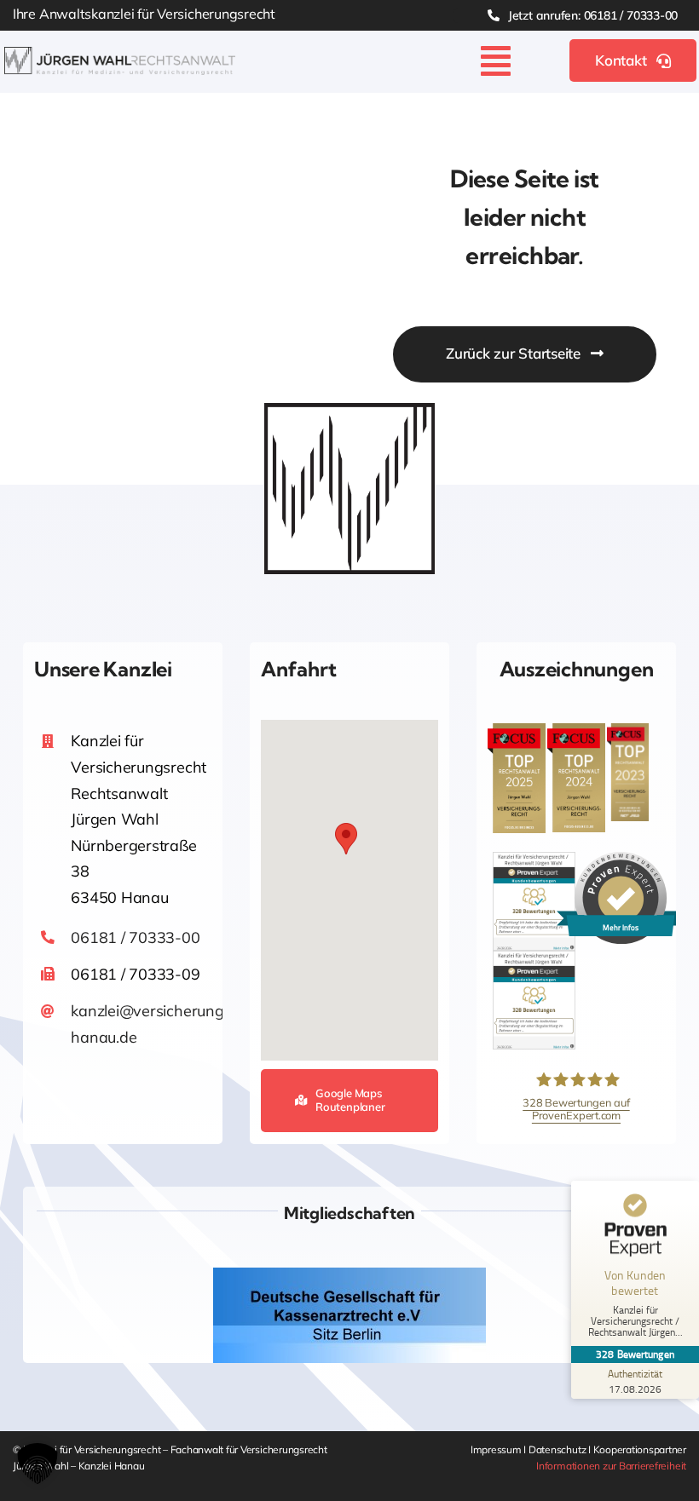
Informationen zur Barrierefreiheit (611, 1465)
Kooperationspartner (639, 1449)
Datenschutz (558, 1449)
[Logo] (119, 53)
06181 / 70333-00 (135, 937)
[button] (346, 838)
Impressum (497, 1449)
